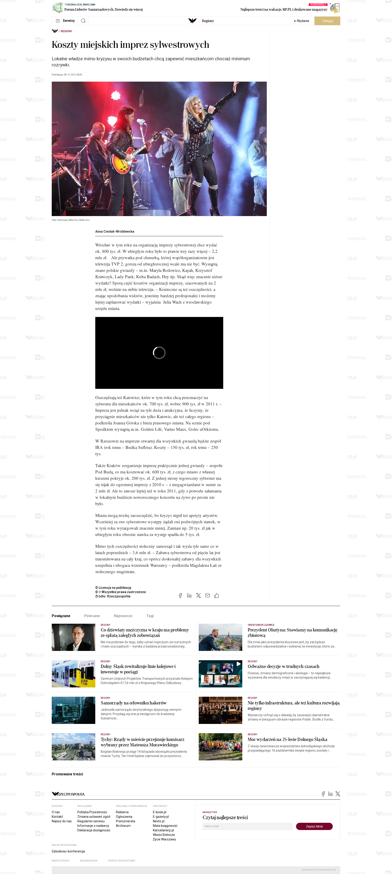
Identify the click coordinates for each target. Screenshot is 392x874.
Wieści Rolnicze (164, 835)
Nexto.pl (158, 821)
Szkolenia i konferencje (68, 851)
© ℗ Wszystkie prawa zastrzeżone (120, 592)
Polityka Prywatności (92, 812)
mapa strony (60, 860)
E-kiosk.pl (159, 812)
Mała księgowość (165, 826)
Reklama (122, 812)
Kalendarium (88, 860)
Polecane (92, 616)
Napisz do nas (62, 821)
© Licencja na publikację (113, 587)
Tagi (150, 616)
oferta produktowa (121, 860)
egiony (208, 21)
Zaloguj (327, 21)
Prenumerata (125, 821)
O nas (56, 812)
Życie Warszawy (164, 839)
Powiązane (61, 616)
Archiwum (123, 826)
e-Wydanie (301, 21)
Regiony (66, 31)
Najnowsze (123, 616)
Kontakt (57, 816)
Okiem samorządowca (261, 625)
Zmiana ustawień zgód (93, 816)
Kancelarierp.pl (163, 830)
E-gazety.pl (161, 816)
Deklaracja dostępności (93, 830)
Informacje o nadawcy (93, 826)
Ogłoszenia (124, 816)
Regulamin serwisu (91, 821)
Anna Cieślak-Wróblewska (114, 231)
